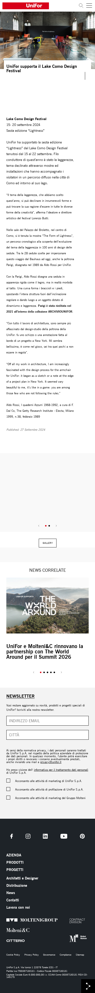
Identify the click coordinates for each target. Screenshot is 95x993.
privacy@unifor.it (50, 762)
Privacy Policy (31, 955)
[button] (46, 526)
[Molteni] (7, 930)
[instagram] (28, 836)
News (10, 893)
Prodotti (15, 862)
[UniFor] (39, 6)
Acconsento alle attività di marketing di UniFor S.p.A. (48, 781)
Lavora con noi (18, 907)
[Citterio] (7, 941)
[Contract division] (70, 920)
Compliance (65, 955)
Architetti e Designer (22, 878)
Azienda (13, 855)
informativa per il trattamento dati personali (61, 770)
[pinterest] (82, 836)
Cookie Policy (13, 955)
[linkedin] (45, 836)
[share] (88, 986)
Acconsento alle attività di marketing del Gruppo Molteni (50, 798)
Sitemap (80, 955)
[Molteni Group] (7, 919)
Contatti (12, 900)
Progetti (14, 869)
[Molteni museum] (70, 938)
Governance (49, 955)
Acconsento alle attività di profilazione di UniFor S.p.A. (49, 789)
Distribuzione (16, 885)
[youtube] (63, 836)
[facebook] (11, 836)
